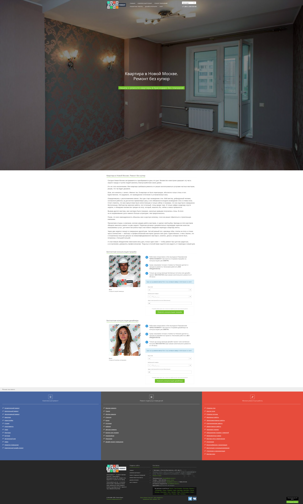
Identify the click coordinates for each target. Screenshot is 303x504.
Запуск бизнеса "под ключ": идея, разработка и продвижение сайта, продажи (151, 498)
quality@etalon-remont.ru (172, 482)
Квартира (8, 417)
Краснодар (179, 490)
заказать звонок (170, 480)
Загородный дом (10, 439)
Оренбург (173, 492)
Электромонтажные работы (216, 420)
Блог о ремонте (133, 482)
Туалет (108, 411)
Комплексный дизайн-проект (14, 448)
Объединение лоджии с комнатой (218, 433)
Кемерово (169, 490)
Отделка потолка (212, 414)
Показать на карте (157, 475)
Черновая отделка (213, 429)
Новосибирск (163, 492)
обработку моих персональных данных (179, 308)
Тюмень (174, 494)
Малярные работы (213, 417)
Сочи (170, 494)
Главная (132, 3)
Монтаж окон (211, 454)
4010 (159, 499)
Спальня (108, 417)
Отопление (210, 442)
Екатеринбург (158, 490)
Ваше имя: (150, 287)
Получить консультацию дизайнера (170, 381)
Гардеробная (110, 436)
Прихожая (109, 439)
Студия (7, 423)
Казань (164, 490)
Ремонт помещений (160, 3)
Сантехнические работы (215, 423)
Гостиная (109, 423)
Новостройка (9, 420)
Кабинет (108, 426)
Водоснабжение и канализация (217, 445)
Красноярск (186, 490)
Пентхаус (8, 433)
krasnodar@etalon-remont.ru (168, 478)
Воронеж (191, 488)
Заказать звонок (293, 502)
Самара (192, 492)
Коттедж (7, 436)
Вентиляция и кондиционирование (218, 448)
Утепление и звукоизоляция (216, 451)
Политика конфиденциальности (114, 499)
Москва (171, 488)
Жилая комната (111, 414)
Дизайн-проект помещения (114, 442)
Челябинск (183, 494)
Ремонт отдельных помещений (137, 475)
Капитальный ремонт (11, 411)
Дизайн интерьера (151, 6)
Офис (6, 442)
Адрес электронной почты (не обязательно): (159, 300)
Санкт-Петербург (178, 488)
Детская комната (111, 429)
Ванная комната (111, 408)
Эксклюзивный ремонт (12, 414)
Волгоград (185, 488)
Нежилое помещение (12, 445)
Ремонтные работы (136, 6)
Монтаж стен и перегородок (216, 439)
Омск (169, 492)
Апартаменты (9, 426)
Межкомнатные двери (214, 436)
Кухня (107, 420)
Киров (174, 490)
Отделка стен (211, 408)
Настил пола (211, 411)
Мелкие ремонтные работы (136, 477)
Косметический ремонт (12, 408)
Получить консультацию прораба (170, 312)
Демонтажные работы (214, 426)
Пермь (178, 492)
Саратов (166, 494)
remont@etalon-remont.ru (173, 483)
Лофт (6, 429)
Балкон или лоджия (112, 433)
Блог (161, 6)
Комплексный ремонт (145, 3)
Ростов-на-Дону (185, 492)
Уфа (178, 494)
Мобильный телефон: (153, 293)
